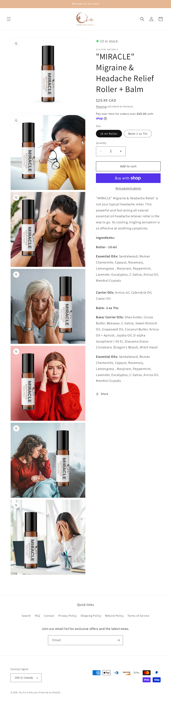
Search (26, 616)
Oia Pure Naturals (29, 692)
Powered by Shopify (49, 692)
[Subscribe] (118, 640)
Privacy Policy (67, 616)
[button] (8, 19)
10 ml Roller (109, 134)
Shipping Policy (90, 616)
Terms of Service (138, 616)
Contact (49, 616)
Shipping (101, 106)
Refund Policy (114, 616)
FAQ (37, 616)
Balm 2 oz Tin (137, 134)
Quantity (101, 143)
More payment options (128, 188)
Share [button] (104, 394)
